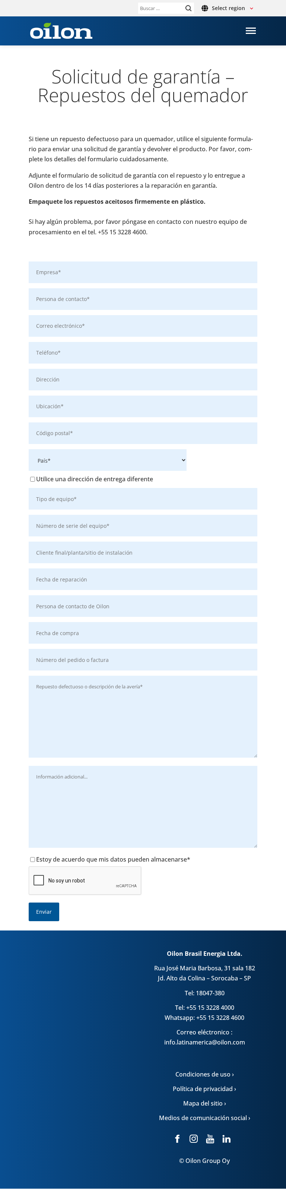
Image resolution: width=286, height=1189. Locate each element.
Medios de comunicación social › (204, 1118)
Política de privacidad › (204, 1089)
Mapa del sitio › (204, 1103)
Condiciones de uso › (204, 1074)
